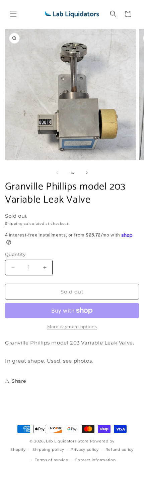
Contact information (95, 460)
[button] (13, 13)
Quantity (15, 254)
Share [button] (19, 381)
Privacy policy (85, 449)
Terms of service (51, 460)
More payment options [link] (72, 326)
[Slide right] (86, 172)
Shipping (14, 223)
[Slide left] (57, 172)
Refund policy (119, 449)
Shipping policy (48, 449)
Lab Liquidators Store (67, 441)
